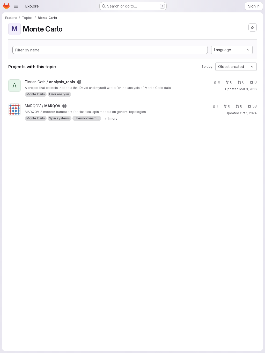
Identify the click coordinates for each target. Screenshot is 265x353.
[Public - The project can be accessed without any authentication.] (79, 82)
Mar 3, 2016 (248, 89)
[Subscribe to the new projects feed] (252, 27)
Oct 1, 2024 (248, 113)
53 (254, 106)
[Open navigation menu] (16, 6)
